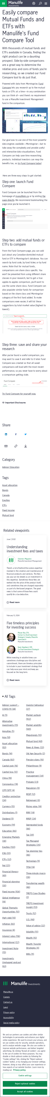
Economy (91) (8, 825)
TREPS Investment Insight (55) (35, 905)
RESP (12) (30, 794)
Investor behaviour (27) (35, 707)
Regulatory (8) (33, 788)
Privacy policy (9, 1013)
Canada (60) (8, 760)
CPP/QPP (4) (8, 790)
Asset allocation (10, 485)
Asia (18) (6, 737)
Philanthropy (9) (34, 766)
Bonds (5, 490)
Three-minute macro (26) (35, 875)
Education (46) (9, 831)
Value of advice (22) (35, 926)
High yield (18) (9, 918)
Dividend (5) (8, 819)
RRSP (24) (31, 819)
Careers (6, 997)
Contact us (7, 1002)
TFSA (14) (30, 867)
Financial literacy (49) (10, 874)
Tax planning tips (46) (34, 853)
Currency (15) (8, 806)
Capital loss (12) (10, 772)
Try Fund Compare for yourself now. (19, 394)
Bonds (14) (7, 754)
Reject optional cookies (25, 1084)
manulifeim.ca (22, 196)
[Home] (3, 3)
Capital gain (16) (10, 766)
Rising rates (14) (34, 806)
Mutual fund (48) (34, 741)
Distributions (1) (9, 813)
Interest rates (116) (11, 936)
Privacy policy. (19, 1070)
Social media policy (11, 1023)
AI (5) (4, 715)
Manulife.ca (8, 992)
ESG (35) (6, 853)
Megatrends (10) (34, 735)
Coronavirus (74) (10, 784)
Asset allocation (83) (10, 746)
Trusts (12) (31, 913)
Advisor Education (10, 467)
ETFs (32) (6, 859)
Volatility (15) (32, 932)
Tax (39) (30, 835)
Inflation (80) (8, 924)
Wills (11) (30, 954)
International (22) (10, 942)
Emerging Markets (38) (11, 839)
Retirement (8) (33, 800)
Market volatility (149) (33, 727)
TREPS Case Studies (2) (35, 895)
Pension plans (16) (35, 760)
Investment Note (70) (10, 950)
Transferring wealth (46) (35, 885)
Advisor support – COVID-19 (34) (10, 707)
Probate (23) (32, 782)
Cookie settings (25, 1076)
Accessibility (8, 1018)
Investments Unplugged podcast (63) (11, 962)
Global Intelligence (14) (11, 900)
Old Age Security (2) (35, 754)
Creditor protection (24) (11, 798)
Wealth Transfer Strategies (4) (33, 946)
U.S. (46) (30, 920)
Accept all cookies (25, 1092)
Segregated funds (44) (34, 827)
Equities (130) (8, 847)
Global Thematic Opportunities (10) (10, 910)
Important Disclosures (15, 403)
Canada (6, 495)
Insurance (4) (8, 930)
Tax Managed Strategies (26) (33, 843)
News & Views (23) (35, 747)
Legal (5, 1007)
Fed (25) (6, 865)
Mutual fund (8, 515)
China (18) (7, 778)
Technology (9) (33, 861)
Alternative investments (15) (10, 723)
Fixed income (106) (11, 892)
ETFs (4, 505)
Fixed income (8, 510)
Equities (6, 500)
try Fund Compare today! (30, 163)
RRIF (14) (30, 813)
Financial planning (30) (11, 884)
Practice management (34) (34, 774)
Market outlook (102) (33, 717)
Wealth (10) (31, 938)
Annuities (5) (8, 731)
